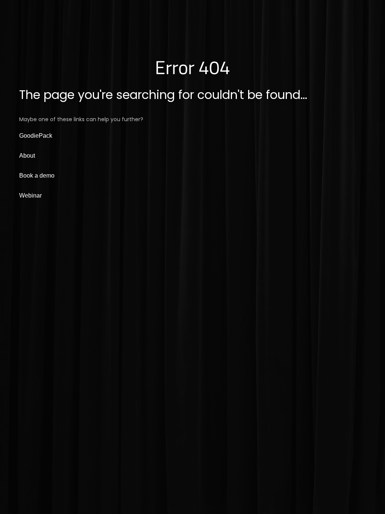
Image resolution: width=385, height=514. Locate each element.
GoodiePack (35, 135)
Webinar (30, 195)
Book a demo (37, 175)
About (27, 155)
